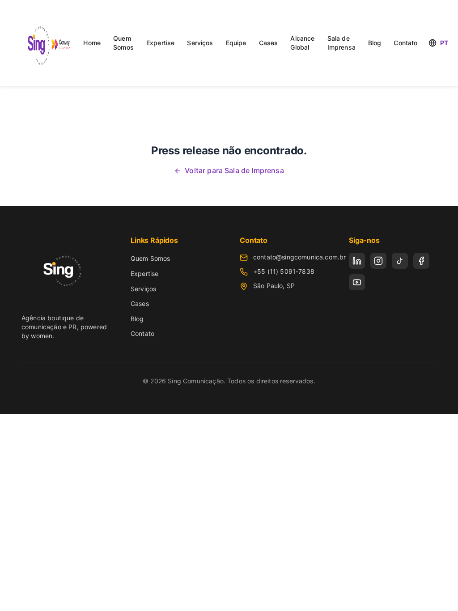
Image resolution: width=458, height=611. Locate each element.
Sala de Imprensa (341, 42)
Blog (375, 43)
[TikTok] (400, 261)
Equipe (236, 43)
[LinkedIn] (357, 261)
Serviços (200, 43)
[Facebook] (421, 261)
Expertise (160, 43)
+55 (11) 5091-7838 (283, 271)
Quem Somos (123, 42)
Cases (268, 43)
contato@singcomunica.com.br (299, 257)
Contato (405, 43)
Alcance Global (302, 42)
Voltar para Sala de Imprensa (234, 170)
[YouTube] (357, 282)
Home (92, 43)
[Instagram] (378, 261)
